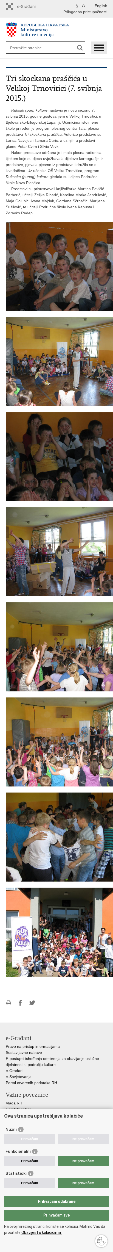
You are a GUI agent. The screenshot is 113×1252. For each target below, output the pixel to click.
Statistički (16, 1173)
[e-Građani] (29, 6)
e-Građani (14, 1070)
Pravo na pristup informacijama (33, 1046)
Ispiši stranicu (9, 1003)
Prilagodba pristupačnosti (85, 12)
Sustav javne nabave (24, 1052)
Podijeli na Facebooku (20, 1003)
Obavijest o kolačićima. (41, 1232)
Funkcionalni (18, 1151)
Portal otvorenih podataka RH (31, 1083)
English (101, 6)
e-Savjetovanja (19, 1076)
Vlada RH (14, 1103)
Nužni (11, 1129)
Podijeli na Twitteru (32, 1003)
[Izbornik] (99, 47)
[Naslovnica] (57, 29)
